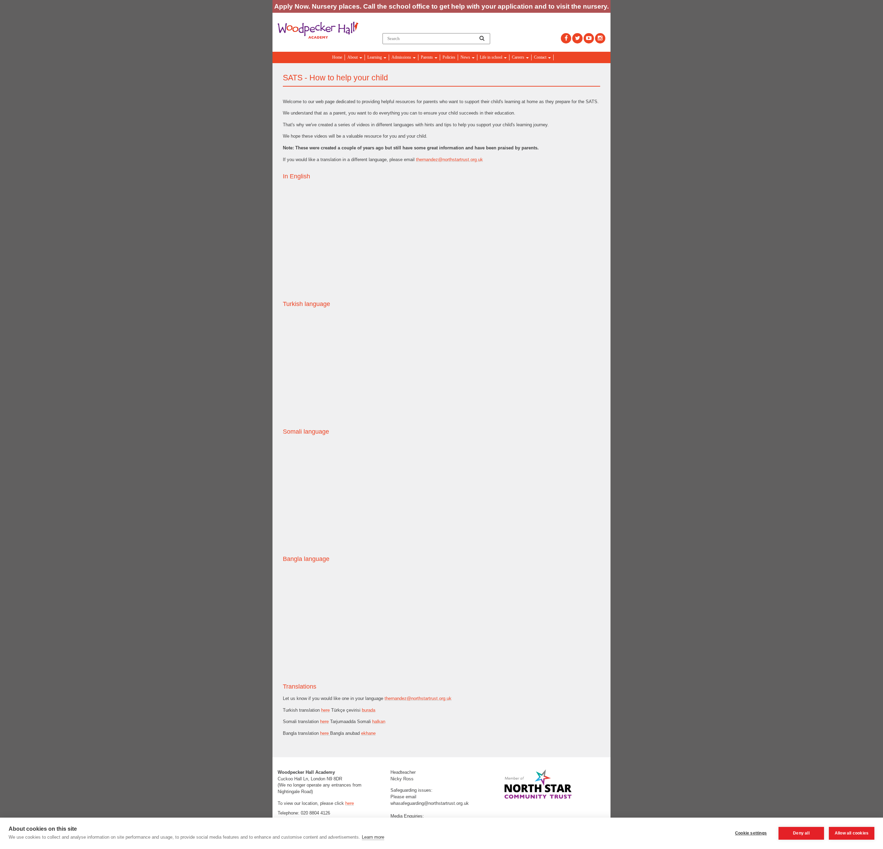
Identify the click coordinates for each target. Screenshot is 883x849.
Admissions (401, 57)
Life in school (491, 57)
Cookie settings (751, 833)
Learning (375, 57)
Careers (518, 57)
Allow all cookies (852, 833)
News (465, 57)
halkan (378, 721)
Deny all (801, 833)
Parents (427, 57)
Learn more (373, 837)
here (325, 710)
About (353, 57)
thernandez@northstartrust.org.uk (449, 159)
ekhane (368, 733)
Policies (449, 57)
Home (337, 57)
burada (368, 710)
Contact (540, 57)
